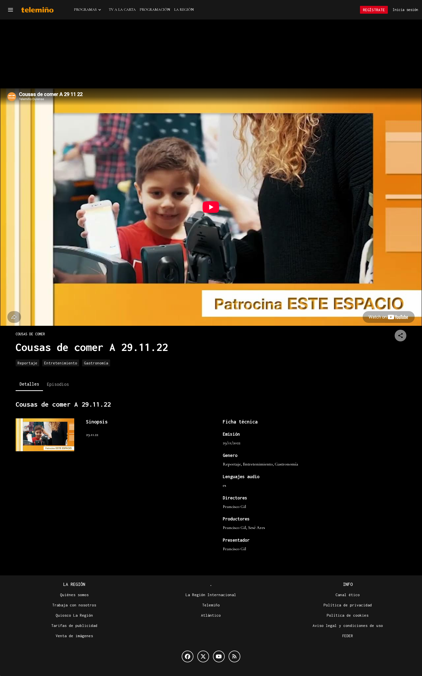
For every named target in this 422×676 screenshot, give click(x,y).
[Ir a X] (203, 656)
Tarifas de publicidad (74, 625)
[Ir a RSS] (234, 656)
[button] (10, 10)
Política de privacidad (348, 605)
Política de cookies (348, 615)
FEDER (347, 636)
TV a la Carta (122, 9)
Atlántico (211, 615)
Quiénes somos (74, 594)
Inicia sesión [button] (405, 10)
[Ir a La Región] (43, 10)
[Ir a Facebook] (187, 656)
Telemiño (211, 605)
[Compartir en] (400, 335)
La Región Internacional (211, 594)
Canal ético (348, 594)
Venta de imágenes (74, 636)
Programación (155, 9)
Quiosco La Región (74, 615)
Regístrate (374, 10)
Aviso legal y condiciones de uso (348, 625)
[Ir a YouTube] (219, 656)
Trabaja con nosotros (74, 605)
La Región (184, 9)
